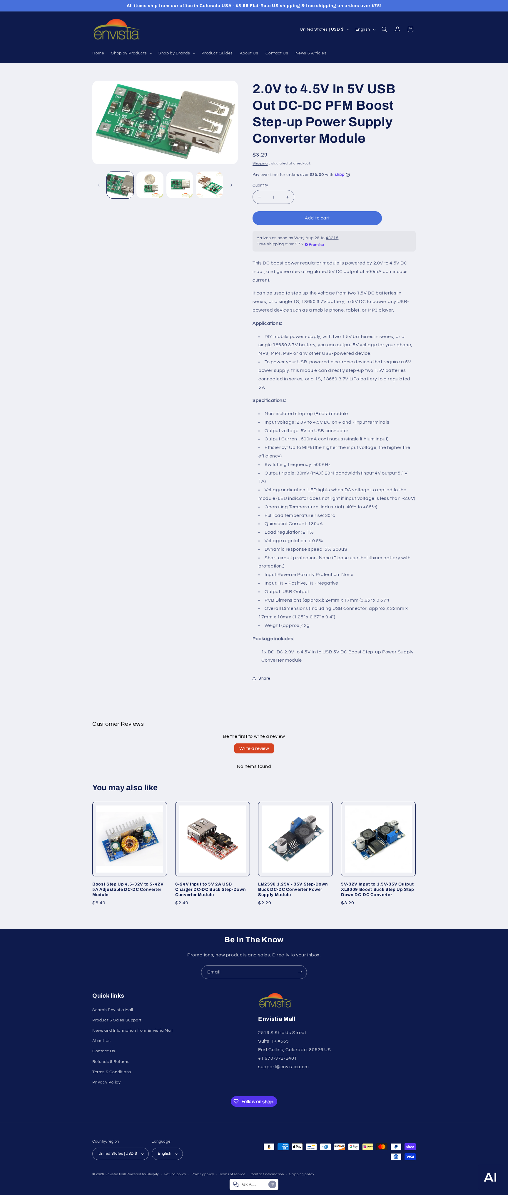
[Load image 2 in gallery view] (149, 185)
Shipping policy (301, 1174)
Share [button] (264, 678)
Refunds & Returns (110, 1061)
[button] (131, 53)
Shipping (260, 163)
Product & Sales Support (117, 1020)
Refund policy (175, 1174)
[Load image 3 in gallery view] (179, 185)
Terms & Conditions (111, 1072)
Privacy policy (203, 1174)
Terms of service (232, 1174)
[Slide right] (231, 185)
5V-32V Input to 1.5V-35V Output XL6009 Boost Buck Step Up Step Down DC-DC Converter (377, 889)
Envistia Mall (116, 1174)
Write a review (254, 748)
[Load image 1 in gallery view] (120, 185)
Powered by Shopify (143, 1174)
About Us (101, 1040)
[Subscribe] (300, 972)
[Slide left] (98, 185)
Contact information (267, 1174)
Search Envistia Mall (112, 1010)
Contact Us (103, 1051)
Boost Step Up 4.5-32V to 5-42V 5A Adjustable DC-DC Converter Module (128, 889)
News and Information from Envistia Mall (132, 1030)
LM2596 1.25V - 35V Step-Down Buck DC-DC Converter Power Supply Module (293, 889)
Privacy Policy (106, 1082)
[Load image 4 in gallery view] (209, 185)
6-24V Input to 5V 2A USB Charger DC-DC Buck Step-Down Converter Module (210, 889)
